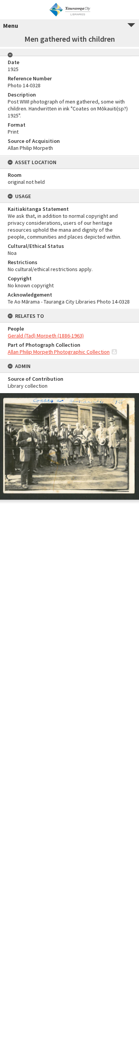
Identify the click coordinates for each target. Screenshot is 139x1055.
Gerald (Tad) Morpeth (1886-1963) (46, 335)
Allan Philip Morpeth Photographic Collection (59, 351)
